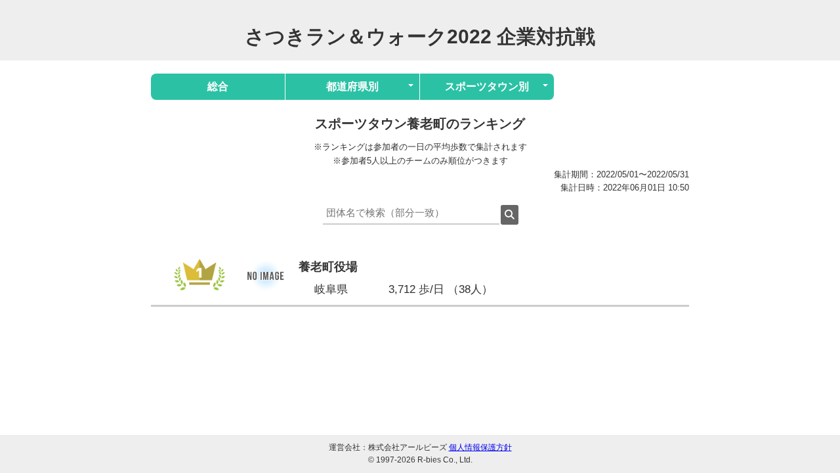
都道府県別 (352, 86)
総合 (217, 86)
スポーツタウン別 (487, 86)
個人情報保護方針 (480, 447)
